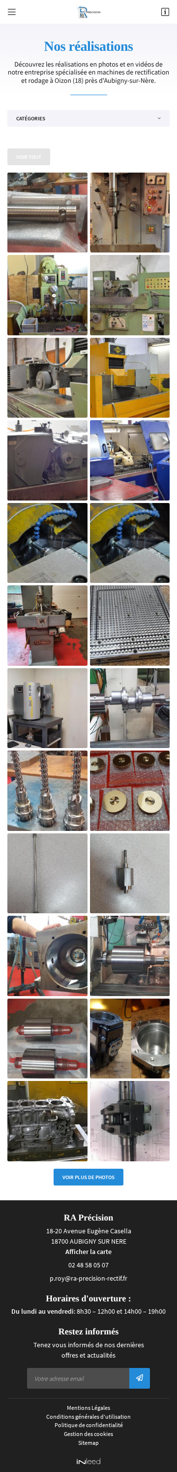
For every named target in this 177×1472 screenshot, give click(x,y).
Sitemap (88, 1442)
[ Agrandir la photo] (47, 213)
